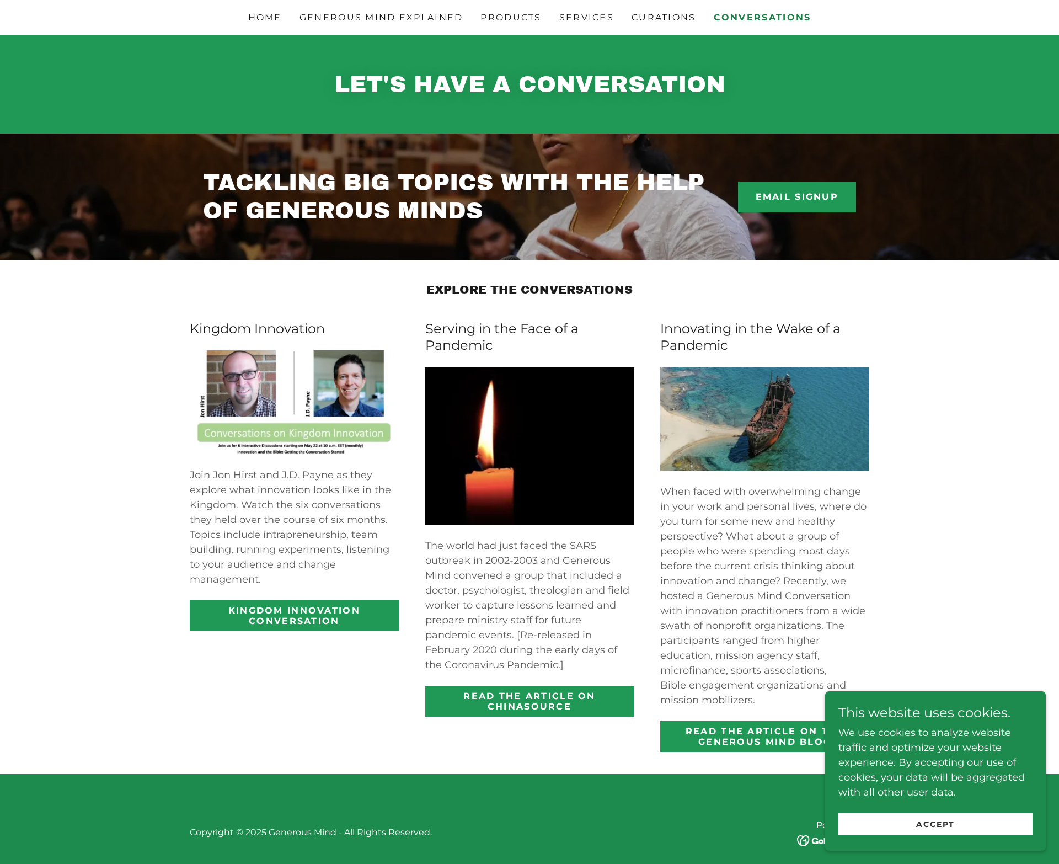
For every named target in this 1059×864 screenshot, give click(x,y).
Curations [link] (664, 17)
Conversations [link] (762, 17)
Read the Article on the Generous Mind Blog (765, 736)
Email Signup (797, 196)
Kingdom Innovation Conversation (294, 615)
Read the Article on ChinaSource (529, 701)
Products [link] (510, 17)
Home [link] (265, 17)
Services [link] (586, 17)
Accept (935, 824)
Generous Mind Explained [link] (381, 17)
